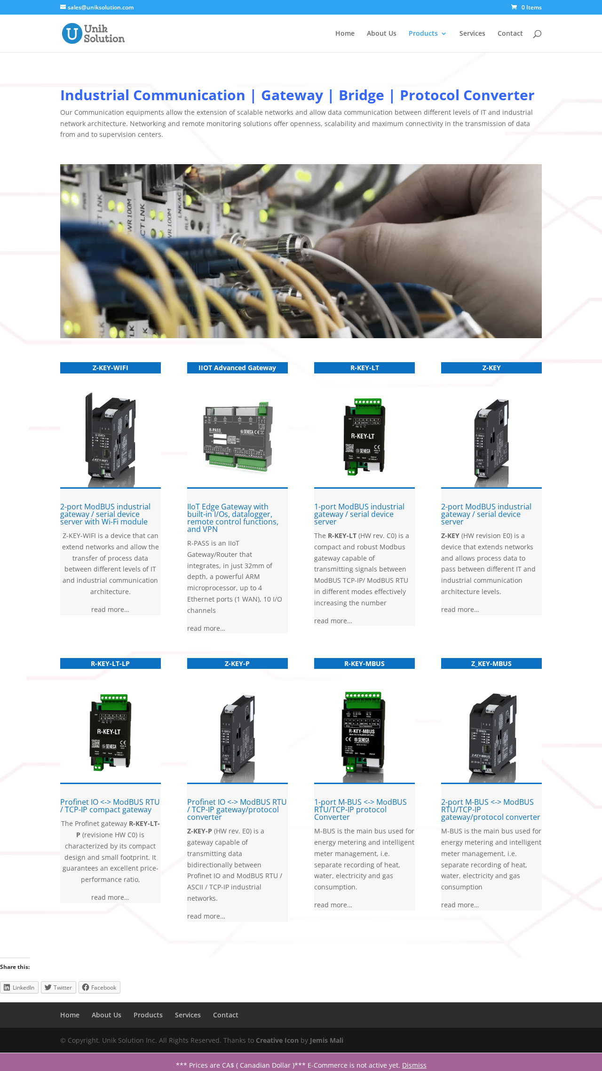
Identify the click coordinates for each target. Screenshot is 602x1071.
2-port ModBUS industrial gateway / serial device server (486, 514)
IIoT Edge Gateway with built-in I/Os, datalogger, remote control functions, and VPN (232, 517)
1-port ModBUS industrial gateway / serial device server (359, 514)
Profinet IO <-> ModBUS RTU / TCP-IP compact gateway (110, 806)
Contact (510, 34)
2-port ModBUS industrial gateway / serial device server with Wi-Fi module (105, 514)
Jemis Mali (326, 1040)
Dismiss (414, 1065)
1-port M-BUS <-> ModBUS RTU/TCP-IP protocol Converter (360, 809)
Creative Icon (277, 1040)
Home (345, 34)
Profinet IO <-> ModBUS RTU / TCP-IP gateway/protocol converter (237, 809)
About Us (381, 34)
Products (423, 34)
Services (472, 34)
